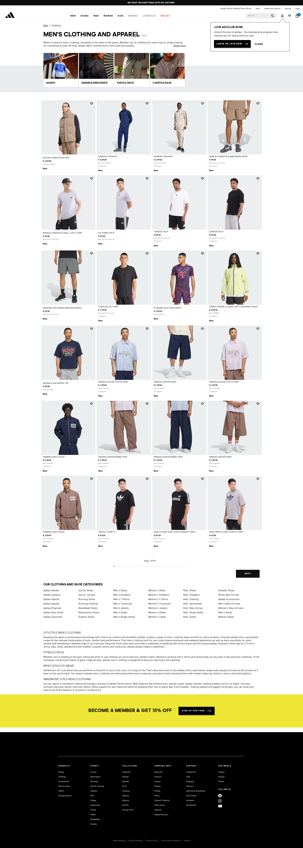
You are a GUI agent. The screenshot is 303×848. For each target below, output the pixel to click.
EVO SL (125, 805)
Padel (93, 815)
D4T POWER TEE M (106, 233)
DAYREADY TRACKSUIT (107, 157)
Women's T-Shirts (158, 599)
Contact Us (191, 772)
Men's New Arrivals (229, 604)
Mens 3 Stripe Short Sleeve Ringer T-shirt (174, 532)
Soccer (93, 772)
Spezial (125, 782)
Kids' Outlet (189, 617)
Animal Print (127, 810)
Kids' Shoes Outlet (193, 612)
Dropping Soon (65, 796)
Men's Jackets (121, 608)
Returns (189, 786)
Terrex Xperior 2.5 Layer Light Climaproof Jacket (233, 307)
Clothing (56, 25)
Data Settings (119, 841)
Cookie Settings (135, 841)
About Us (158, 772)
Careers (157, 777)
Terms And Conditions (170, 841)
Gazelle (125, 796)
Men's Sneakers (122, 595)
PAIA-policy (159, 805)
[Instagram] (219, 801)
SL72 (124, 786)
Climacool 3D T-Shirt (108, 307)
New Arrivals (64, 786)
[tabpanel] (151, 341)
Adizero (125, 800)
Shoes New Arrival (228, 595)
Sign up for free (193, 711)
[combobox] (261, 15)
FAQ (188, 777)
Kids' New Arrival (193, 608)
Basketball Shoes (88, 608)
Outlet (61, 791)
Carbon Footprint (161, 800)
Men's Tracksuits (122, 604)
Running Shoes (86, 599)
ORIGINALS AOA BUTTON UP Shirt (113, 382)
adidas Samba (51, 590)
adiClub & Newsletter (195, 791)
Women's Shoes (157, 590)
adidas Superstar (52, 617)
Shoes (61, 772)
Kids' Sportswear (192, 604)
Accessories (63, 782)
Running (94, 782)
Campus (126, 791)
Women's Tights (157, 617)
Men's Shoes (120, 590)
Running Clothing (88, 604)
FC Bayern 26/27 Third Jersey (167, 308)
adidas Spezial (51, 604)
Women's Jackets (157, 608)
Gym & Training (97, 786)
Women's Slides (157, 612)
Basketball (95, 819)
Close (259, 44)
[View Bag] (297, 16)
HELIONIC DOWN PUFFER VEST (56, 158)
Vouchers (190, 800)
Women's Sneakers (158, 595)
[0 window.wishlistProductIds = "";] (289, 16)
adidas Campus (51, 595)
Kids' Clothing (191, 599)
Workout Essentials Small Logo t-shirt (62, 233)
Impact (157, 782)
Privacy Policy (152, 841)
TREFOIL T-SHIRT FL (107, 532)
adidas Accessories (229, 599)
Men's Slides (120, 612)
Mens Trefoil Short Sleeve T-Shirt (226, 532)
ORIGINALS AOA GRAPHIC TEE (55, 383)
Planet (157, 791)
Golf (92, 796)
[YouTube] (220, 806)
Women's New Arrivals (231, 608)
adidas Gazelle (51, 599)
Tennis (93, 810)
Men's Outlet (225, 612)
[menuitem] (73, 16)
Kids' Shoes (189, 590)
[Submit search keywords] (272, 15)
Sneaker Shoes (226, 590)
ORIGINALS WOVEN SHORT (165, 382)
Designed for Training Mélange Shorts (62, 308)
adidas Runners (161, 815)
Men (45, 25)
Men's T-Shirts (121, 599)
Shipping (190, 782)
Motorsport (95, 777)
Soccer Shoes (85, 590)
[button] (73, 16)
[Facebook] (220, 796)
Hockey (93, 824)
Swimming (95, 805)
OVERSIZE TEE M (161, 232)
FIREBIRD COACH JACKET (54, 457)
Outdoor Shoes (86, 617)
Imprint (187, 841)
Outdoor (94, 791)
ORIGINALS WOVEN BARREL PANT (112, 457)
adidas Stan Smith (53, 612)
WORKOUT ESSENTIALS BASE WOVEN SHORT (228, 157)
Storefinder (191, 805)
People (157, 786)
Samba (125, 777)
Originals (126, 772)
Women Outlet (226, 617)
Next (248, 574)
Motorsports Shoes (88, 612)
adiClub (157, 810)
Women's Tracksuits (159, 604)
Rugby (93, 800)
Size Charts (191, 796)
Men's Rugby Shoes (124, 617)
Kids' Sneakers (191, 595)
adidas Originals (52, 608)
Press (156, 796)
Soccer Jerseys (86, 595)
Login (297, 9)
